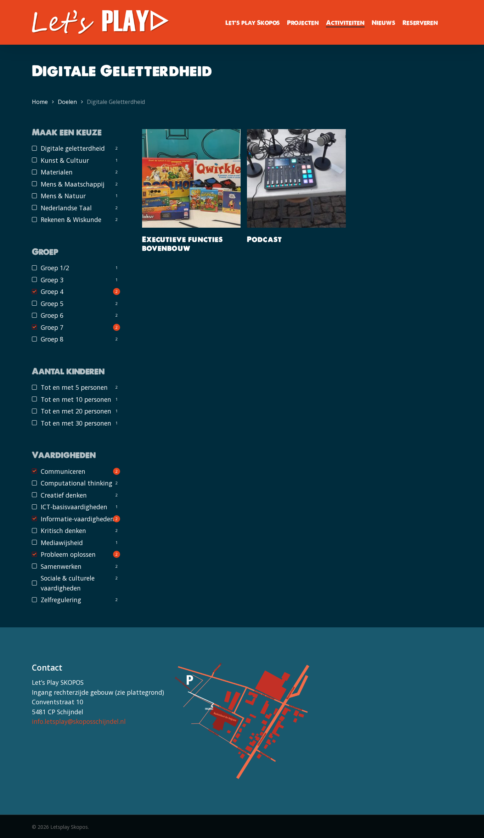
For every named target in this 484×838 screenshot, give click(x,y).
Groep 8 (52, 339)
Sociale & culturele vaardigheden (68, 583)
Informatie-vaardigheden (77, 519)
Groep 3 (52, 280)
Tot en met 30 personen (76, 423)
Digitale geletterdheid (73, 148)
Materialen (57, 172)
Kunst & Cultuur (65, 160)
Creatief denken (64, 495)
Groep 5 (52, 303)
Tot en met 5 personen (74, 387)
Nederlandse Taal (66, 208)
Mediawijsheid (62, 542)
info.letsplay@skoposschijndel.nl (79, 721)
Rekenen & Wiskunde (71, 219)
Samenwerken (61, 566)
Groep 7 (52, 327)
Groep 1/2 (55, 267)
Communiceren (63, 471)
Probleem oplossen (68, 554)
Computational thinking (76, 483)
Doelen (67, 102)
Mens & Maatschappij (73, 184)
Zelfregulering (61, 599)
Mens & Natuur (63, 196)
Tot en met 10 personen (76, 399)
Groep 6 (52, 315)
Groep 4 (52, 291)
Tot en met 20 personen (76, 411)
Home (40, 102)
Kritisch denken (63, 530)
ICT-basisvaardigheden (74, 507)
